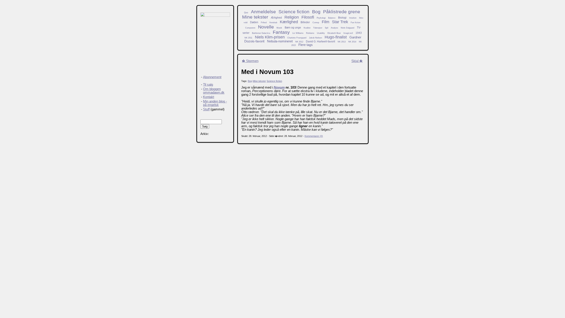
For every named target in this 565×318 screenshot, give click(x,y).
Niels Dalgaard (347, 28)
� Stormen (250, 61)
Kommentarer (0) (314, 136)
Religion (291, 17)
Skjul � (357, 61)
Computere (250, 28)
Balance (331, 18)
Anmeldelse (263, 11)
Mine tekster (255, 16)
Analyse (334, 28)
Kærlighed (289, 22)
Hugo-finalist (336, 37)
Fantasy (281, 32)
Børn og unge (293, 27)
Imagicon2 (348, 33)
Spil (326, 28)
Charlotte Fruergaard (296, 38)
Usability (321, 33)
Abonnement (212, 77)
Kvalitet (307, 28)
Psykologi (321, 18)
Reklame (310, 33)
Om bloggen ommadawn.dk (213, 90)
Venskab (273, 22)
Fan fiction (355, 22)
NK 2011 (248, 38)
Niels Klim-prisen (270, 37)
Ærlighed (276, 17)
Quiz (246, 12)
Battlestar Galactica (261, 33)
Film (325, 22)
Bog (316, 11)
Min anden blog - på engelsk (215, 103)
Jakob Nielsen (315, 38)
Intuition (352, 18)
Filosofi (307, 17)
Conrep (316, 22)
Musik (279, 28)
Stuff (206, 109)
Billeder (305, 22)
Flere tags (305, 45)
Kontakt (208, 97)
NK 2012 (299, 42)
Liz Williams (297, 33)
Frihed (264, 22)
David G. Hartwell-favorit (320, 41)
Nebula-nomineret (280, 41)
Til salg (208, 84)
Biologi (342, 17)
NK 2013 (342, 42)
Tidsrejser (317, 28)
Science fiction (294, 11)
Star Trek (340, 22)
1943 (359, 32)
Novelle (266, 26)
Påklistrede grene (341, 11)
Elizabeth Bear (334, 33)
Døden (254, 22)
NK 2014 (352, 42)
